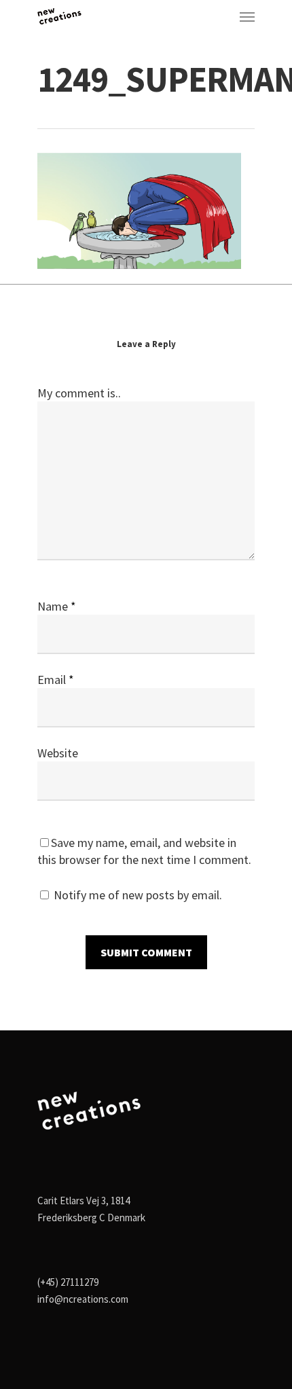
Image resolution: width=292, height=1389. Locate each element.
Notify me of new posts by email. (138, 895)
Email (55, 679)
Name (56, 606)
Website (57, 753)
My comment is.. (79, 393)
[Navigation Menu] (247, 16)
